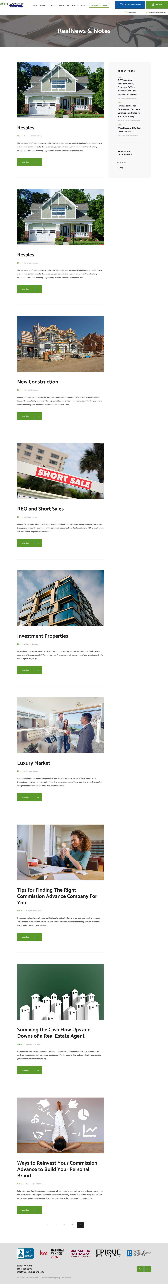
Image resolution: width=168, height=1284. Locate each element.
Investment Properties (42, 636)
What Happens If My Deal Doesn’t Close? (129, 129)
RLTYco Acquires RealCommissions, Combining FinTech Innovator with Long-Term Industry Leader (127, 87)
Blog (18, 136)
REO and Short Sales (40, 509)
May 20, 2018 (28, 263)
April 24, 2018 (28, 644)
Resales (25, 128)
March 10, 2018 (31, 911)
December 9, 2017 (32, 1184)
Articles (19, 911)
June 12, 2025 (121, 135)
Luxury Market (33, 763)
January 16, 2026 (122, 120)
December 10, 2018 (30, 136)
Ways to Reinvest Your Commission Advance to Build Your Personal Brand (57, 1169)
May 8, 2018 (27, 517)
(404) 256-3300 (24, 1269)
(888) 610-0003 (24, 1266)
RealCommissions (132, 98)
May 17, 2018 (28, 390)
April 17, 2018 (28, 771)
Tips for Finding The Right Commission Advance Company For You (57, 896)
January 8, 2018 (31, 1044)
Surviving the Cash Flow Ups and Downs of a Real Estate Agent (54, 1033)
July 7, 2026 (121, 98)
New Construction (37, 382)
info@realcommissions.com (30, 1272)
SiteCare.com (66, 1277)
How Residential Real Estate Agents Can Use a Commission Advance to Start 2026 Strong (129, 111)
